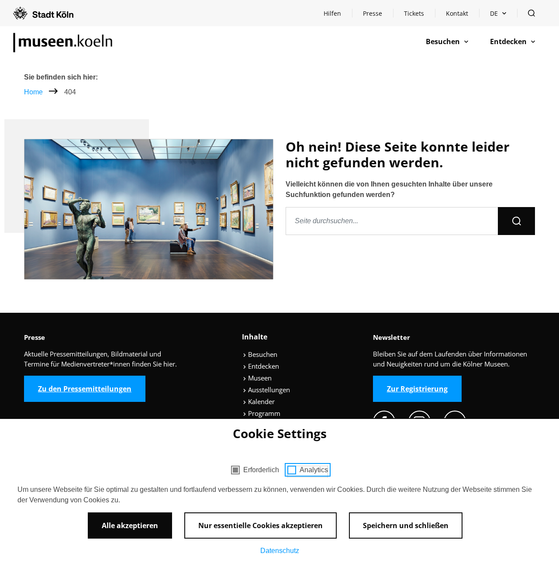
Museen (259, 377)
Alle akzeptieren (130, 525)
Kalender (260, 401)
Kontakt (457, 13)
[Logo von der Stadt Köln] (43, 13)
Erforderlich (261, 470)
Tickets (414, 13)
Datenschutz (279, 550)
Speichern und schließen (406, 525)
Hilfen (337, 15)
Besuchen (261, 354)
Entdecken (262, 366)
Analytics (314, 470)
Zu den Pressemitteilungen (84, 389)
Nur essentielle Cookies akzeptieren (260, 525)
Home (33, 92)
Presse (372, 13)
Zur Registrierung (417, 389)
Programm (263, 413)
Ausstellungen (268, 389)
